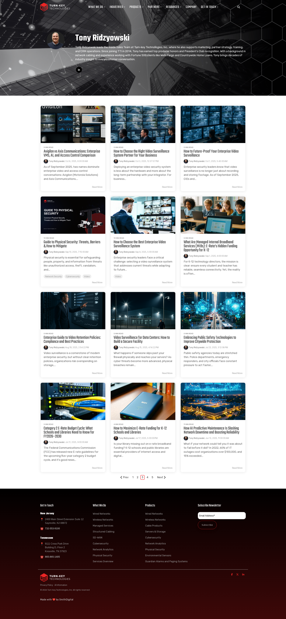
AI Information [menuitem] (61, 585)
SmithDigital (66, 599)
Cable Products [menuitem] (153, 525)
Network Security (53, 276)
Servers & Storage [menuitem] (155, 531)
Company (191, 7)
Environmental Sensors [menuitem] (158, 555)
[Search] (239, 7)
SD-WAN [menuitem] (97, 537)
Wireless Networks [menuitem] (103, 519)
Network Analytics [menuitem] (103, 549)
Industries (116, 7)
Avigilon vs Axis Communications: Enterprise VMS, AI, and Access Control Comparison (72, 153)
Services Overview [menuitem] (103, 561)
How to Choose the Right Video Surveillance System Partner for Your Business (141, 153)
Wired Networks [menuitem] (101, 513)
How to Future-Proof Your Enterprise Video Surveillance (211, 153)
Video (87, 276)
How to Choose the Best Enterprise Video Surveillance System (140, 244)
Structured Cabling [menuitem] (103, 531)
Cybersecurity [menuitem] (101, 543)
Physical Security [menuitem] (102, 555)
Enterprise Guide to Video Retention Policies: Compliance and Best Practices (72, 339)
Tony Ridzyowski (56, 161)
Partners (154, 7)
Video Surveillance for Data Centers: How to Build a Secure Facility (142, 339)
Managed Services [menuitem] (103, 525)
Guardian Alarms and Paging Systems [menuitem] (166, 561)
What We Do (95, 7)
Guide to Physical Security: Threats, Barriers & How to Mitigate (72, 244)
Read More (97, 187)
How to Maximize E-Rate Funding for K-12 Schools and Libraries (140, 430)
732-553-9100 (52, 528)
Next (160, 477)
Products (135, 7)
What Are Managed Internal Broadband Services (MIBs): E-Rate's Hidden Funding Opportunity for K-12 (210, 246)
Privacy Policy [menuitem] (46, 585)
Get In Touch (208, 7)
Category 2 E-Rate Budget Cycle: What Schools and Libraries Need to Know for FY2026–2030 (69, 432)
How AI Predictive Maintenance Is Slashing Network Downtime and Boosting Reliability (211, 430)
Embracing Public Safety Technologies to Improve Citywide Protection (210, 339)
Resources (172, 7)
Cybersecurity (73, 276)
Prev (126, 477)
